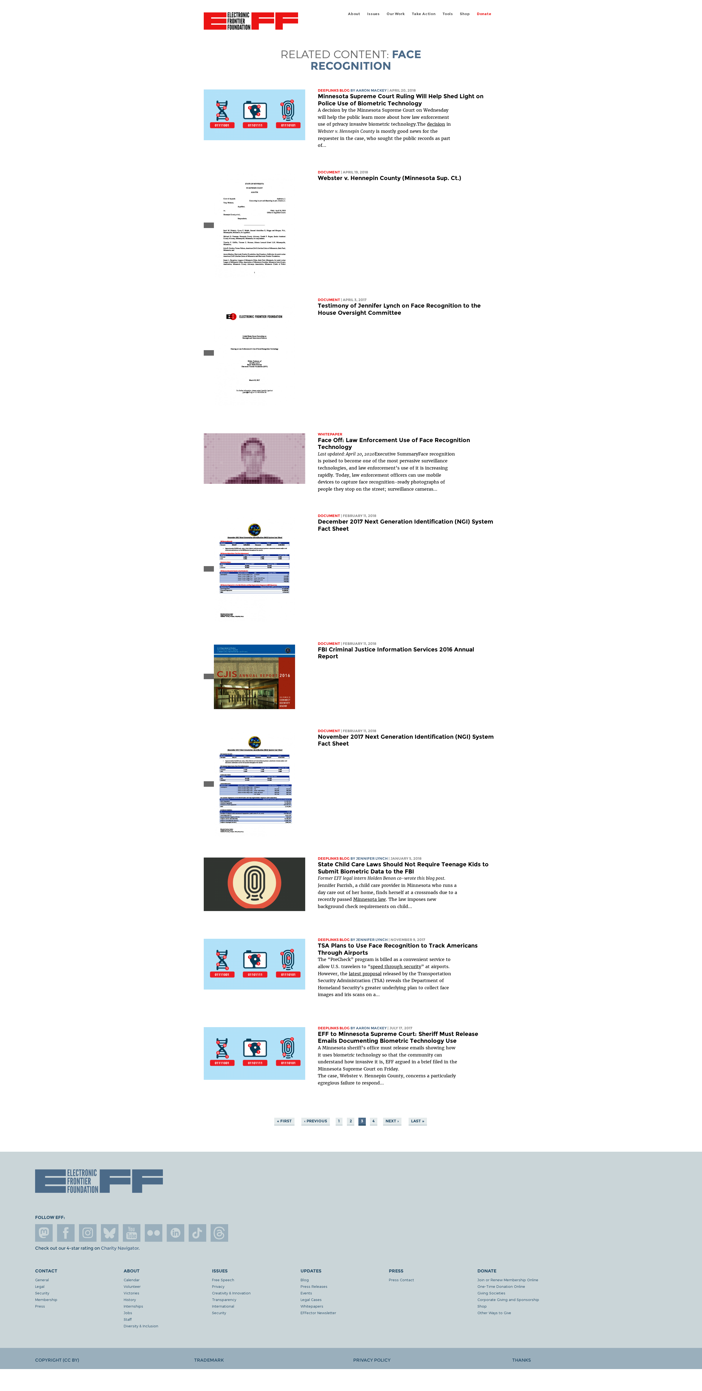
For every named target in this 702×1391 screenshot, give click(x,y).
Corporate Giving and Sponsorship (508, 1299)
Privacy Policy (371, 1360)
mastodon (44, 1233)
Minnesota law (369, 899)
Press (40, 1306)
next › (392, 1121)
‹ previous (315, 1121)
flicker (153, 1233)
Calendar (132, 1280)
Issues (373, 14)
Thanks (521, 1360)
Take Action (424, 14)
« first (284, 1121)
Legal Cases (311, 1299)
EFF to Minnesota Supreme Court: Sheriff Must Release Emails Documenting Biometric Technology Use (398, 1037)
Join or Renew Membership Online (507, 1280)
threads (219, 1233)
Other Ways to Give (494, 1313)
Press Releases (314, 1286)
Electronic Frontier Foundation (251, 24)
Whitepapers (312, 1306)
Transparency (224, 1299)
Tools (448, 14)
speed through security (395, 966)
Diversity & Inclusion (141, 1326)
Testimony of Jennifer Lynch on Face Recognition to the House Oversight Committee (399, 309)
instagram (88, 1233)
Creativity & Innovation (231, 1293)
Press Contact (401, 1280)
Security (42, 1293)
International (223, 1306)
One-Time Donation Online (501, 1286)
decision (436, 124)
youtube (131, 1233)
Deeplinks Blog (334, 90)
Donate (484, 14)
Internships (133, 1306)
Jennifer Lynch (372, 858)
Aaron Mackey (371, 90)
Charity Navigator (119, 1248)
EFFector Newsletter (318, 1313)
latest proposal (365, 973)
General (42, 1280)
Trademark (209, 1360)
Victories (131, 1293)
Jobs (128, 1313)
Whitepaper (330, 434)
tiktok (197, 1233)
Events (306, 1293)
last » (417, 1121)
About (354, 14)
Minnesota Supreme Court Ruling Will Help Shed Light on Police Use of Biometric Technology (400, 100)
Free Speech (223, 1280)
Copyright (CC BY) (57, 1360)
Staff (128, 1319)
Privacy (218, 1286)
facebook (66, 1233)
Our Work (396, 14)
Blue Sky (109, 1233)
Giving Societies (491, 1293)
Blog (305, 1280)
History (130, 1299)
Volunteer (132, 1286)
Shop (465, 14)
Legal (39, 1286)
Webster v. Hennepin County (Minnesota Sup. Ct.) (389, 178)
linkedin (175, 1233)
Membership (46, 1299)
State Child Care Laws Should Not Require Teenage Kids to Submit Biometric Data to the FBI (403, 868)
